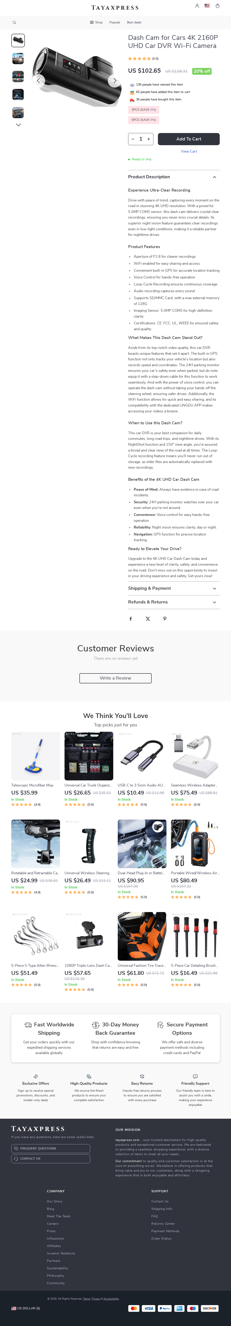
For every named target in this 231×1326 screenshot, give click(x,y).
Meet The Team (58, 1216)
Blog (50, 1209)
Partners (53, 1261)
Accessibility (111, 1298)
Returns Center (163, 1223)
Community (56, 1283)
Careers (53, 1223)
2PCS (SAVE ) (144, 109)
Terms (86, 1298)
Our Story (54, 1201)
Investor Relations (61, 1253)
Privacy (96, 1298)
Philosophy (55, 1275)
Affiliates (54, 1246)
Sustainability (57, 1268)
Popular (114, 22)
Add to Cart (188, 139)
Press (51, 1231)
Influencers (55, 1238)
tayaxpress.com (128, 1140)
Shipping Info (161, 1209)
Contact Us (160, 1201)
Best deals (134, 22)
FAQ (154, 1216)
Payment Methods (165, 1231)
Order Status (161, 1238)
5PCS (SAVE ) (144, 120)
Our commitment (129, 1161)
